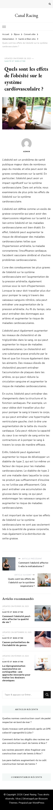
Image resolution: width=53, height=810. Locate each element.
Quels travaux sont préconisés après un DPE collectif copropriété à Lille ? (26, 730)
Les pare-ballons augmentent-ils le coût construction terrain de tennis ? (24, 762)
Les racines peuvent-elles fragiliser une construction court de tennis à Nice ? (23, 751)
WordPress (38, 802)
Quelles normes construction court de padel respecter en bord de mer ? (26, 720)
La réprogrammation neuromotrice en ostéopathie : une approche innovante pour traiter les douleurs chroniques (16, 673)
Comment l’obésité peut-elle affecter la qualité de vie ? (16, 619)
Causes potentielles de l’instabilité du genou (15, 644)
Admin (26, 151)
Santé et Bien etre (14, 61)
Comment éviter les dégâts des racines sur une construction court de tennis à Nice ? (25, 741)
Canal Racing (26, 15)
